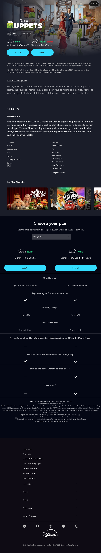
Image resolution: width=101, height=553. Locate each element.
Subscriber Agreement (30, 468)
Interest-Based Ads (28, 478)
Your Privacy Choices (29, 473)
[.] (24, 526)
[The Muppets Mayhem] (70, 198)
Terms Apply (34, 401)
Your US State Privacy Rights (32, 464)
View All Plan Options (17, 80)
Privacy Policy (27, 454)
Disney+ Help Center (78, 419)
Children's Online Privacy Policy (32, 459)
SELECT (18, 52)
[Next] (96, 198)
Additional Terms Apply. (53, 72)
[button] (50, 484)
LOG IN (94, 4)
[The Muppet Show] (27, 198)
